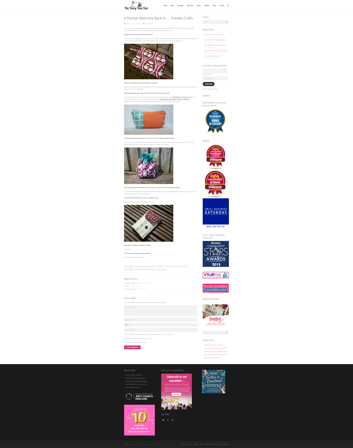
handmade (169, 266)
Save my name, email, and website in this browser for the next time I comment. (149, 334)
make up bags (128, 269)
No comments (149, 23)
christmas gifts (147, 266)
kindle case (185, 266)
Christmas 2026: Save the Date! (213, 34)
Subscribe (208, 84)
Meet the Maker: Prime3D (211, 56)
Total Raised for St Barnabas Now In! (215, 40)
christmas (138, 266)
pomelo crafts (145, 269)
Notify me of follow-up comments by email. (139, 338)
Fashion (139, 23)
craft (132, 23)
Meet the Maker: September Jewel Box (215, 51)
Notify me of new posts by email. (136, 342)
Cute (135, 23)
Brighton (128, 23)
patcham (137, 269)
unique (164, 269)
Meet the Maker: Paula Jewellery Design (215, 45)
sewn (158, 269)
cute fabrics (160, 266)
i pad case (176, 266)
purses (153, 269)
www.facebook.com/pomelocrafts (134, 257)
